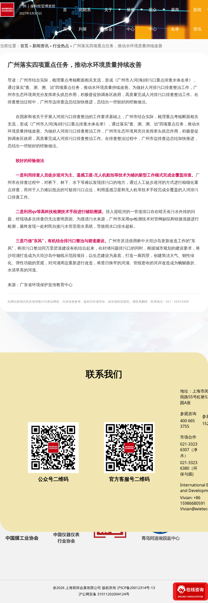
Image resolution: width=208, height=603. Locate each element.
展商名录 (175, 19)
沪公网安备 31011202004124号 (104, 594)
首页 (65, 19)
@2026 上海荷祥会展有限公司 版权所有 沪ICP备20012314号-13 (104, 587)
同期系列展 (85, 19)
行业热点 (61, 45)
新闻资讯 (40, 45)
